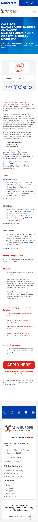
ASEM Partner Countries (16, 158)
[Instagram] (5, 3)
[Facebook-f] (2, 3)
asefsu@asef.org (10, 384)
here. (17, 199)
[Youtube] (12, 3)
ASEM (28, 127)
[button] (15, 87)
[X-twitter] (15, 3)
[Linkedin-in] (8, 3)
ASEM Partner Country (17, 164)
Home (3, 43)
